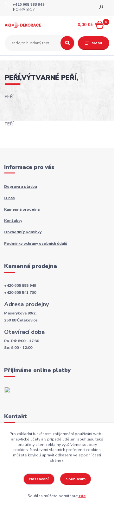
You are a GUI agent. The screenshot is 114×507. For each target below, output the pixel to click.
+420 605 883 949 (29, 5)
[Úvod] (23, 25)
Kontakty (13, 220)
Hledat (67, 43)
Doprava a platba (20, 186)
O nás (9, 198)
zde (82, 495)
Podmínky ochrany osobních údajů (35, 243)
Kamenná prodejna (22, 209)
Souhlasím (76, 479)
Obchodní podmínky (22, 232)
